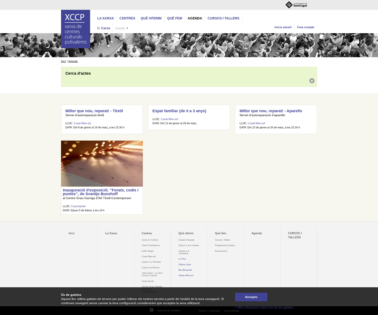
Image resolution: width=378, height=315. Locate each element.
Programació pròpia (225, 245)
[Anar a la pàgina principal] (75, 29)
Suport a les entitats (188, 245)
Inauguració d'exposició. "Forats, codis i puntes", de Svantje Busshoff (100, 192)
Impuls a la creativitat (183, 252)
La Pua (182, 259)
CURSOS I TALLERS (223, 18)
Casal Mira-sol (82, 123)
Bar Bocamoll (185, 270)
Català (120, 28)
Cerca (105, 28)
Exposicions (221, 251)
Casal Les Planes (150, 267)
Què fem (174, 18)
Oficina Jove (184, 264)
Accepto (251, 297)
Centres (127, 18)
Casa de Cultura (150, 240)
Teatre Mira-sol (185, 275)
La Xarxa (105, 18)
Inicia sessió (283, 27)
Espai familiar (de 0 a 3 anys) (179, 111)
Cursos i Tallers (222, 240)
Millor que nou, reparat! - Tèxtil (94, 111)
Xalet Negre (148, 251)
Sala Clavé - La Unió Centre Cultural (152, 274)
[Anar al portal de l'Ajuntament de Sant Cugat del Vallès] (296, 5)
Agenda (195, 18)
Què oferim (151, 18)
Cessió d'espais (186, 240)
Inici (63, 61)
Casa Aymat (78, 206)
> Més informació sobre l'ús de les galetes (264, 307)
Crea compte (305, 27)
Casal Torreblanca (151, 245)
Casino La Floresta (151, 262)
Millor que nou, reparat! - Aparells (271, 111)
